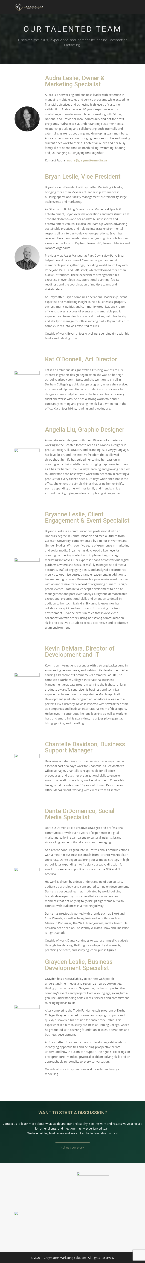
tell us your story (72, 1147)
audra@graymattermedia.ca (87, 160)
